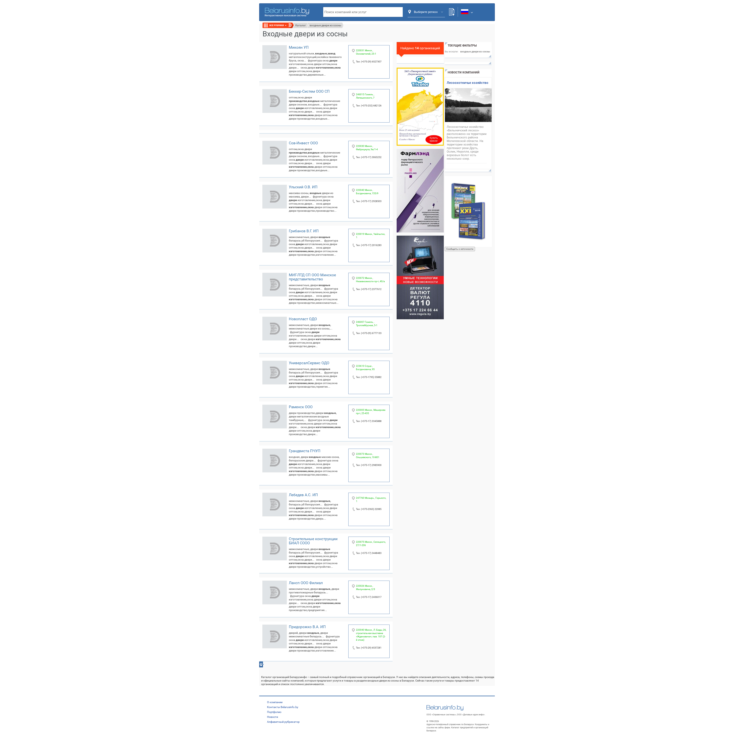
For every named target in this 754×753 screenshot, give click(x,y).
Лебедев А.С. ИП (303, 495)
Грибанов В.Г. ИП (304, 231)
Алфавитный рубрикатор (283, 721)
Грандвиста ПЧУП (304, 451)
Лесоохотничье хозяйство (467, 82)
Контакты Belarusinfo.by (282, 707)
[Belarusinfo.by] (286, 11)
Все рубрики (277, 25)
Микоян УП (299, 47)
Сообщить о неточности (459, 249)
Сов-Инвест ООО (303, 143)
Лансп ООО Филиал (306, 583)
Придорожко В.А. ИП (307, 627)
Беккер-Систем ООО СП (309, 91)
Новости (272, 716)
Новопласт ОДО (303, 319)
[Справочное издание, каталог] (468, 211)
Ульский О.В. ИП (303, 187)
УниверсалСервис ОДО (309, 363)
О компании (275, 702)
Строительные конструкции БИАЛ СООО (313, 541)
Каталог (300, 25)
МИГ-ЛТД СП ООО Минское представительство (312, 277)
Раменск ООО (301, 407)
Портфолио (274, 712)
